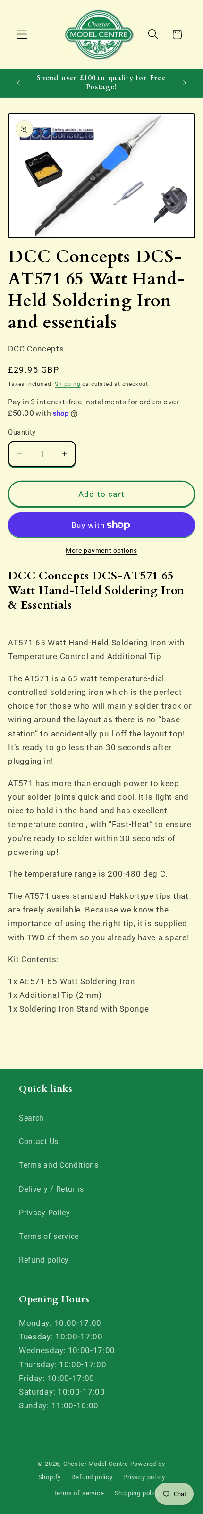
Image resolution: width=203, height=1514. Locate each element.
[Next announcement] (184, 83)
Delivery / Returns (51, 1189)
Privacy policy (144, 1477)
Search (31, 1117)
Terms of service (49, 1236)
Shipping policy (138, 1493)
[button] (22, 35)
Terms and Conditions (59, 1165)
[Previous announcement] (18, 83)
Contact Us (39, 1141)
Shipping (67, 384)
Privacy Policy (44, 1212)
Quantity (22, 432)
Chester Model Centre (95, 1463)
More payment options (101, 550)
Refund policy (44, 1259)
